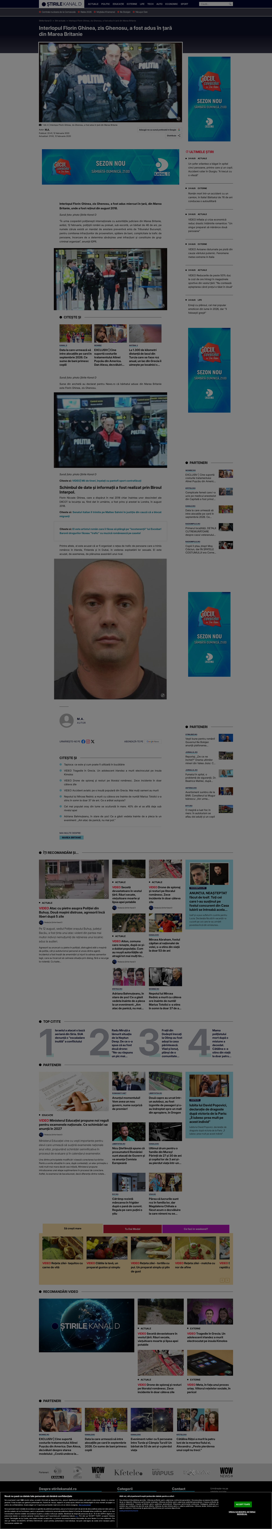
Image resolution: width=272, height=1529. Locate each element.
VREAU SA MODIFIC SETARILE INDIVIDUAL (242, 1513)
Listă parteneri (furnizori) (128, 1511)
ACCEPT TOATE (243, 1504)
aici (76, 1516)
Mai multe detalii (85, 1505)
